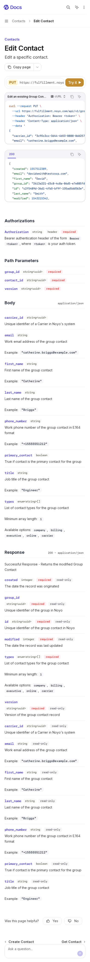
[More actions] (84, 7)
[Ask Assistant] (79, 97)
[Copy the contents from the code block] (72, 97)
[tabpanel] (45, 179)
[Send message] (80, 953)
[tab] (12, 154)
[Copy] (60, 82)
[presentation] (41, 82)
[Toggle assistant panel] (77, 7)
